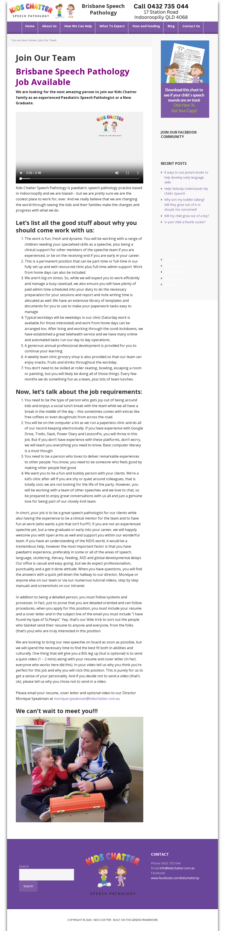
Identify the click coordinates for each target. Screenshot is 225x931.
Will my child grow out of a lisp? (186, 216)
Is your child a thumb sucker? (184, 222)
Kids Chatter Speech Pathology (42, 10)
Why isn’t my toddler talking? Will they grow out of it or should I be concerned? (184, 204)
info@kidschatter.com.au (177, 868)
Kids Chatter (102, 920)
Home (168, 259)
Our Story (171, 266)
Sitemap (170, 284)
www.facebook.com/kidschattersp (175, 878)
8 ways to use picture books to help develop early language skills (186, 177)
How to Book (173, 272)
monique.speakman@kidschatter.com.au (87, 698)
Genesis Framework (144, 920)
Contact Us (172, 278)
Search (24, 866)
